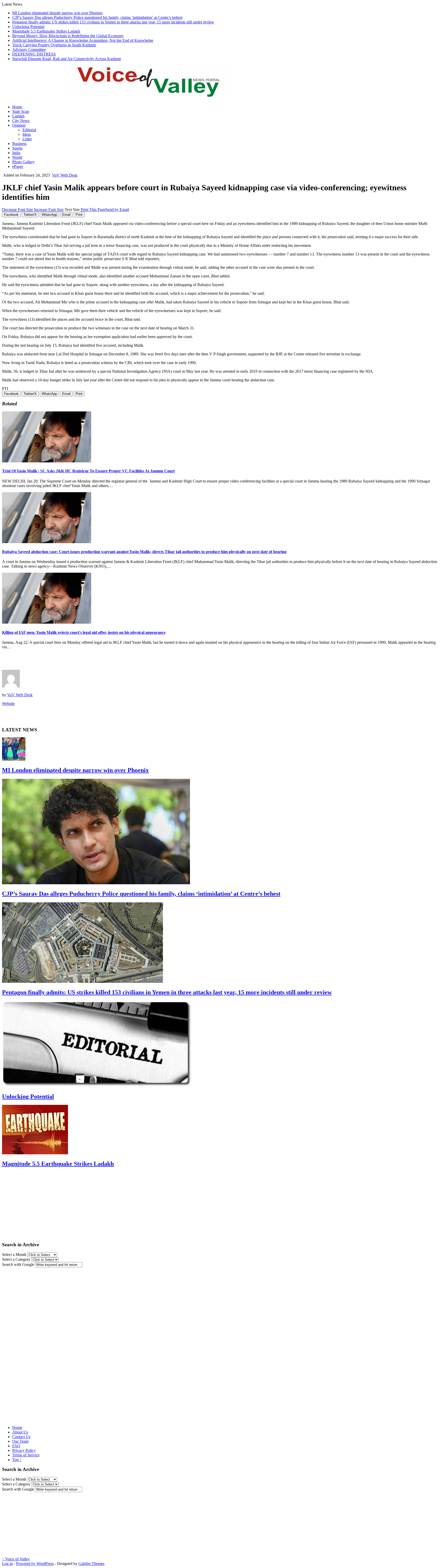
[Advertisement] (61, 661)
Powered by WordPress (35, 1563)
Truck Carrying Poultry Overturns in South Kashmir (54, 45)
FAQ (16, 1446)
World (17, 157)
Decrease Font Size (17, 209)
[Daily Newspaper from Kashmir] (155, 94)
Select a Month (14, 1254)
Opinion (18, 125)
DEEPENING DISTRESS (34, 54)
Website (8, 703)
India (16, 153)
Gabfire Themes (91, 1563)
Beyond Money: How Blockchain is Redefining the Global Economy (68, 36)
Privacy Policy (24, 1450)
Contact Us (21, 1437)
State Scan (20, 111)
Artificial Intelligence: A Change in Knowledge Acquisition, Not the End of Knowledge (82, 40)
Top (17, 1459)
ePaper (17, 166)
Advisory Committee (29, 49)
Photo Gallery (23, 162)
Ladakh (18, 116)
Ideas (26, 134)
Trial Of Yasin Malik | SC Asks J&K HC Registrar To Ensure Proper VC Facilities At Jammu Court (88, 471)
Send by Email (117, 209)
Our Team (20, 1441)
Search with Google (18, 1264)
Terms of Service (25, 1455)
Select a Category (16, 1259)
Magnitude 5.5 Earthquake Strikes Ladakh (46, 31)
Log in (7, 1563)
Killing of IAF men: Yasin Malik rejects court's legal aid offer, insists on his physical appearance (84, 632)
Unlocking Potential (28, 26)
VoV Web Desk (64, 175)
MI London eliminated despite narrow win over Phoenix (57, 13)
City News (21, 120)
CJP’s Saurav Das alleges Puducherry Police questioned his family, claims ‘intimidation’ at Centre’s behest (97, 17)
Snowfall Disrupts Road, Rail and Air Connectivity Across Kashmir (66, 59)
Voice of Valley (16, 1559)
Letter (27, 139)
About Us (20, 1432)
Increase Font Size (49, 209)
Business (19, 143)
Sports (17, 148)
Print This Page (93, 209)
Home (17, 107)
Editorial (29, 130)
